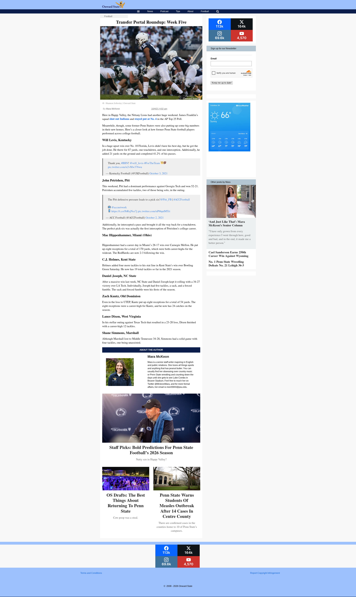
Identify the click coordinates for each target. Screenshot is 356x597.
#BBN (124, 163)
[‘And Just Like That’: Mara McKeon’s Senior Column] (231, 218)
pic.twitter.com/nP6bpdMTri (154, 211)
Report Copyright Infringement (265, 573)
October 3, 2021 (158, 173)
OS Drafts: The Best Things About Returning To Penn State (126, 503)
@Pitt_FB (166, 199)
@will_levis (137, 163)
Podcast (164, 11)
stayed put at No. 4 (146, 119)
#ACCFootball (182, 199)
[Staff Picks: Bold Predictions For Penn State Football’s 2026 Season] (151, 442)
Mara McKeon (113, 109)
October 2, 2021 (155, 217)
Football (205, 11)
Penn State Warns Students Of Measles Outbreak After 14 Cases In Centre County (177, 506)
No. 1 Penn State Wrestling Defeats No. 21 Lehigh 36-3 (226, 263)
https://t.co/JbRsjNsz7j (124, 211)
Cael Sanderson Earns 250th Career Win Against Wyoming (228, 254)
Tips (178, 11)
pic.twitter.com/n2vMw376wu (125, 167)
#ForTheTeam (152, 163)
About (190, 11)
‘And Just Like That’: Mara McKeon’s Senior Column (227, 223)
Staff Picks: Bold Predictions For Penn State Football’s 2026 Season (151, 450)
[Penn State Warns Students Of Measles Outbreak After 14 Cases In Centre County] (176, 489)
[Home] (113, 7)
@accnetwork (119, 207)
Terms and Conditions (91, 573)
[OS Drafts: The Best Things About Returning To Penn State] (125, 489)
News (150, 11)
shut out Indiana (119, 119)
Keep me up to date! (222, 83)
